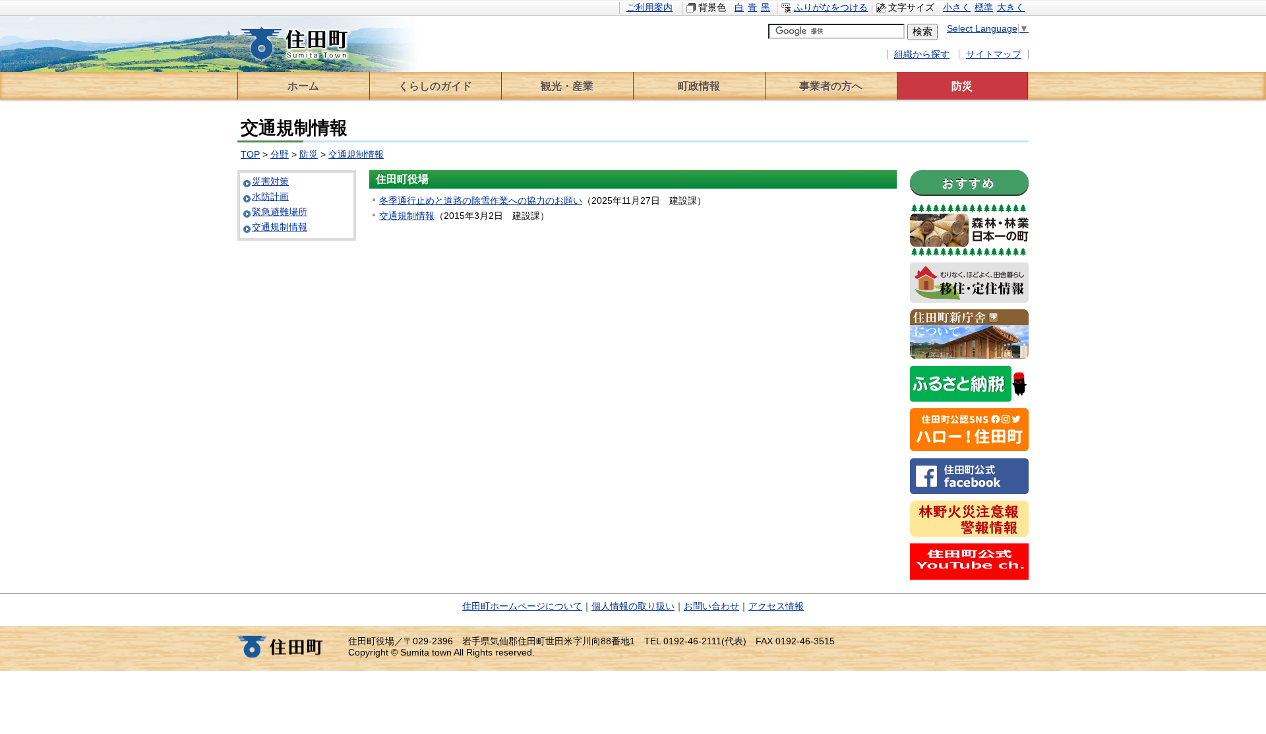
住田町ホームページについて (522, 606)
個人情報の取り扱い (633, 606)
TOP (250, 155)
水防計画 (270, 197)
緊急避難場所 (279, 212)
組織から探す (922, 54)
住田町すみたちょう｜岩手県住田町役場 (306, 44)
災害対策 (270, 182)
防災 (308, 155)
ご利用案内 (649, 8)
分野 (279, 155)
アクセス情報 (776, 606)
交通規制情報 (356, 155)
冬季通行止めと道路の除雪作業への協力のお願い (480, 201)
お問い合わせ (711, 606)
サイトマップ (993, 54)
